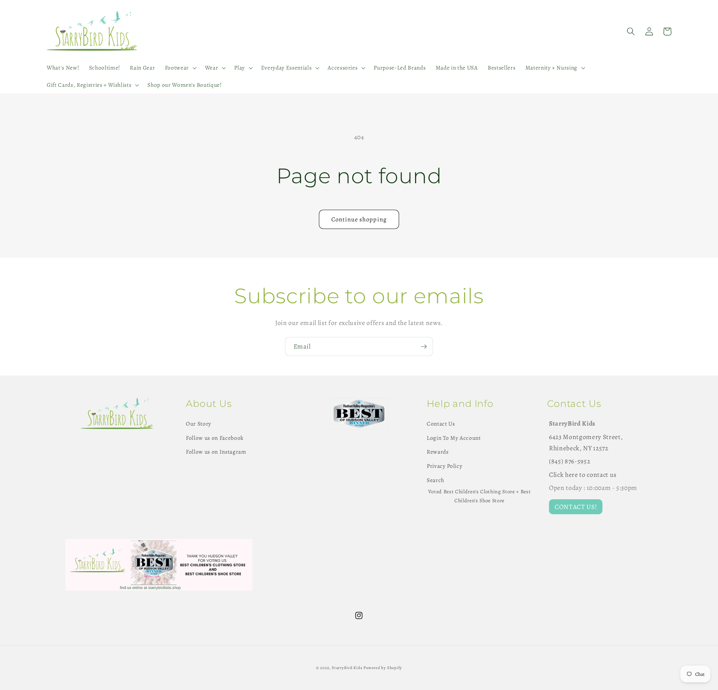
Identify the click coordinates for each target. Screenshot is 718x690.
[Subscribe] (424, 346)
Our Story (198, 423)
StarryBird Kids (347, 668)
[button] (180, 67)
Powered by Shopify (382, 668)
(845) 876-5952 (569, 461)
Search (435, 480)
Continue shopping (359, 219)
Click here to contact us (583, 474)
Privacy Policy (444, 466)
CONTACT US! (576, 506)
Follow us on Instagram (216, 452)
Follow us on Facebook (215, 438)
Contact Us (441, 423)
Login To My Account (454, 438)
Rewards (438, 452)
